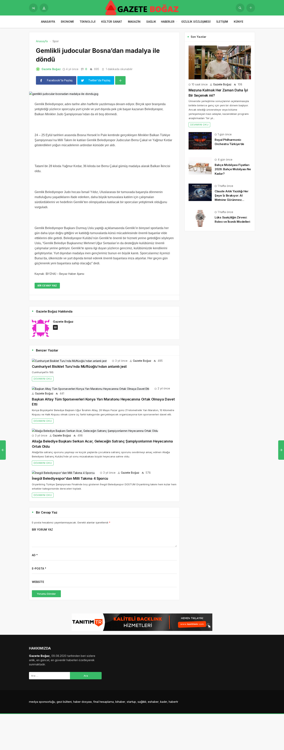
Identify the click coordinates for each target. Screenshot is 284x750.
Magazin (134, 21)
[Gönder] (240, 7)
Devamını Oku (43, 378)
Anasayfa (48, 21)
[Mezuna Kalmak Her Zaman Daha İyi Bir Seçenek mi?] (220, 62)
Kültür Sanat (111, 21)
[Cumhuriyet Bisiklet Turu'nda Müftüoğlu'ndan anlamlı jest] (69, 360)
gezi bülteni (64, 702)
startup (131, 702)
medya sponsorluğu (42, 702)
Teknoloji (87, 21)
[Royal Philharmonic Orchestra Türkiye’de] (200, 140)
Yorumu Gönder (46, 593)
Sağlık (151, 21)
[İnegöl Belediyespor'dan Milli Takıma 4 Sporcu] (63, 472)
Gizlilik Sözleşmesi (196, 21)
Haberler (167, 21)
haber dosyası (82, 702)
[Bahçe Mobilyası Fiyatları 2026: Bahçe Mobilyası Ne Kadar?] (200, 165)
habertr (173, 702)
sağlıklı (142, 702)
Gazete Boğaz (51, 69)
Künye (238, 21)
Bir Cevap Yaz (47, 285)
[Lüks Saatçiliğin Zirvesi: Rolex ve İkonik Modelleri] (200, 218)
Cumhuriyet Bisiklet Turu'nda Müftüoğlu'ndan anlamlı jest (79, 366)
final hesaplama (103, 702)
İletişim (222, 21)
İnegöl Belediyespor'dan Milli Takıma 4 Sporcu (70, 478)
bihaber (120, 702)
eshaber (153, 702)
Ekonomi (67, 21)
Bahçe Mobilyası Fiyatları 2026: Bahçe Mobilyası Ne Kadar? (233, 169)
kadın (163, 702)
